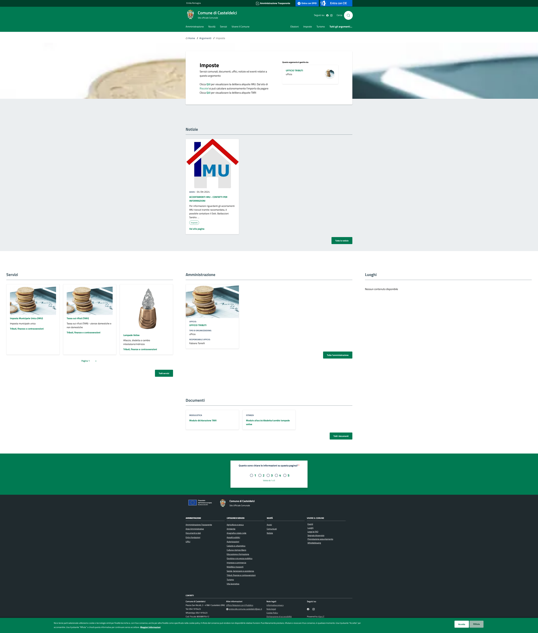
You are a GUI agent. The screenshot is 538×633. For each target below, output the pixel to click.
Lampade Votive (131, 335)
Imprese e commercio (236, 562)
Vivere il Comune (240, 26)
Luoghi (310, 527)
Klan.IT (321, 616)
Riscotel (204, 88)
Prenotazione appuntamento (320, 539)
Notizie (270, 533)
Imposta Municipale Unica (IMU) (26, 318)
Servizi (223, 26)
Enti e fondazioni (193, 537)
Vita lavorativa (233, 583)
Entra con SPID (309, 3)
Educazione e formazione (238, 554)
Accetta (461, 624)
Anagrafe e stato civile (236, 533)
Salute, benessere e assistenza (240, 571)
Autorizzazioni (233, 541)
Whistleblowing (314, 542)
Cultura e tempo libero (236, 550)
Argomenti (205, 38)
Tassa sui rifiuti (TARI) (78, 318)
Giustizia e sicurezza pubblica (239, 558)
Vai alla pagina (196, 229)
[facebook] (327, 15)
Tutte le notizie (342, 240)
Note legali (271, 609)
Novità (211, 26)
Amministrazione (195, 26)
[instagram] (331, 15)
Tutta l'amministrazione (338, 355)
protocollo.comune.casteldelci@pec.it (245, 609)
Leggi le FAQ (313, 531)
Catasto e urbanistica (236, 545)
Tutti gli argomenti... (341, 26)
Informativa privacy (275, 605)
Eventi (310, 524)
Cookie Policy (272, 612)
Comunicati (272, 528)
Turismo (320, 26)
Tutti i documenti (341, 436)
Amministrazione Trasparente (274, 3)
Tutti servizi (164, 373)
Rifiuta (476, 624)
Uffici (188, 541)
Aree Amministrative (195, 528)
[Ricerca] (348, 15)
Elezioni (294, 26)
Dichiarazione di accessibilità (279, 616)
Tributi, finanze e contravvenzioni (27, 329)
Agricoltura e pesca (235, 524)
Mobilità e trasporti (235, 566)
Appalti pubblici (233, 537)
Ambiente (231, 528)
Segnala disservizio (316, 535)
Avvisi (192, 191)
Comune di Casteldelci (217, 13)
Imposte (307, 26)
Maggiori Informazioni (150, 627)
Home (191, 38)
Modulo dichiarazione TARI (203, 420)
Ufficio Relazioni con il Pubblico (239, 605)
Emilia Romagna (193, 3)
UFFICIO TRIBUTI (294, 70)
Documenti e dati (193, 533)
